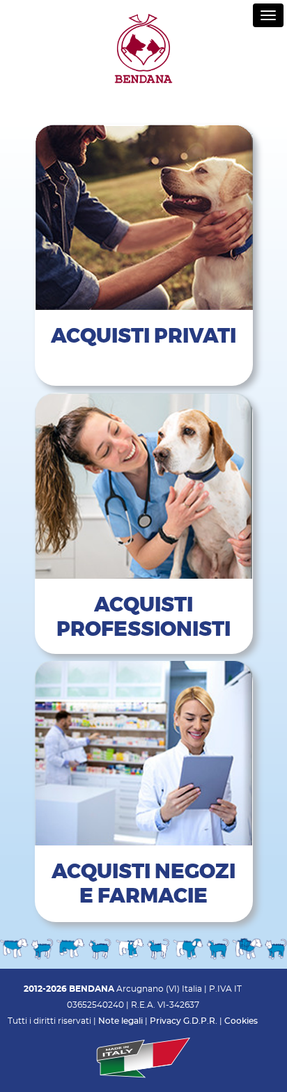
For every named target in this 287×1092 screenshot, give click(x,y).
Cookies (241, 1021)
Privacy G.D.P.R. (183, 1021)
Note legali (120, 1021)
